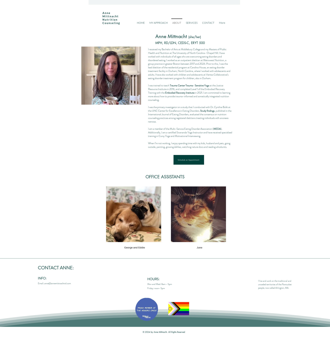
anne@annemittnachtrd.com (57, 283)
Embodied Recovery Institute (179, 93)
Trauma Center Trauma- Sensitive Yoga (189, 85)
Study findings (207, 111)
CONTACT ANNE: (56, 268)
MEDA (217, 129)
